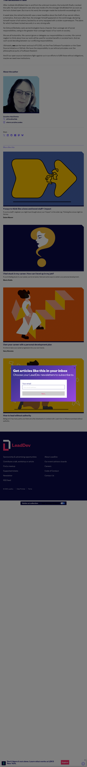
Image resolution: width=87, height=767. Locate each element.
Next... (43, 393)
